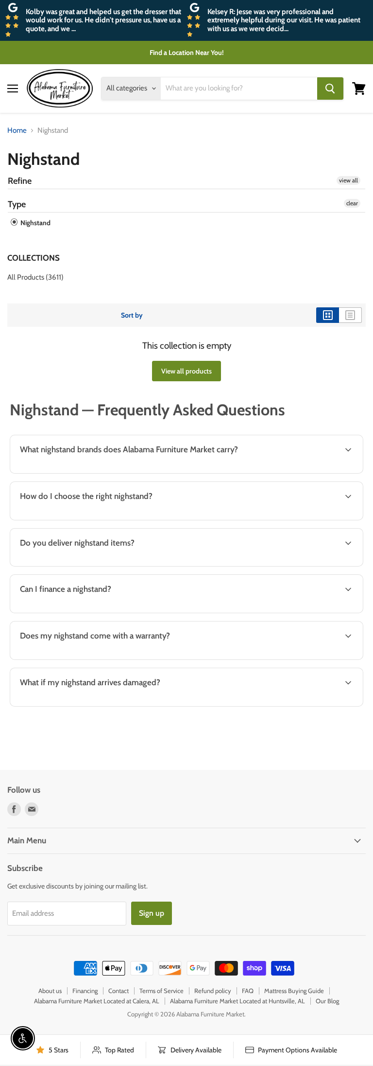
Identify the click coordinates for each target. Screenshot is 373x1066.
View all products (186, 371)
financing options (87, 611)
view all (348, 180)
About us (50, 991)
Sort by (132, 315)
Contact (118, 991)
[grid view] (327, 315)
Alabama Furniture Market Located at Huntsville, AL (237, 1001)
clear (352, 203)
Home (17, 130)
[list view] (350, 315)
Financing (85, 991)
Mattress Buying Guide (294, 991)
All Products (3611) (35, 277)
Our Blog (327, 1001)
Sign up (151, 913)
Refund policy (212, 991)
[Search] (330, 88)
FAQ (248, 991)
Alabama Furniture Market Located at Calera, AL (96, 1001)
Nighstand (35, 222)
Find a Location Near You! (187, 52)
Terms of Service (161, 991)
